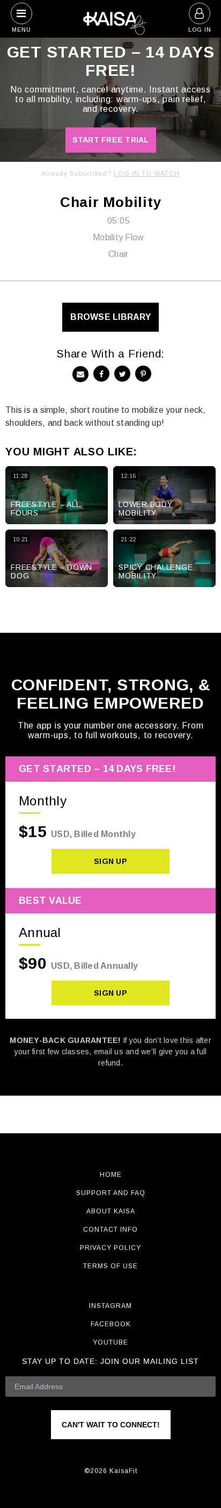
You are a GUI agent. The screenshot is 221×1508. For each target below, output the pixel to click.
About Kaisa (110, 1211)
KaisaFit (110, 19)
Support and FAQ (110, 1193)
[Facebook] (101, 374)
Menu (21, 29)
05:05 (118, 220)
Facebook (111, 1324)
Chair (118, 254)
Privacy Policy (110, 1248)
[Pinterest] (143, 374)
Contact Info (110, 1229)
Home (111, 1174)
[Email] (80, 374)
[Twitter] (122, 374)
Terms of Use (110, 1266)
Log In (199, 29)
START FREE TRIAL (110, 139)
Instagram (110, 1306)
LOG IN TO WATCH (147, 173)
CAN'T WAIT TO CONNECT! (111, 1424)
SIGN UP (110, 861)
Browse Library (110, 316)
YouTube (110, 1342)
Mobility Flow (118, 237)
